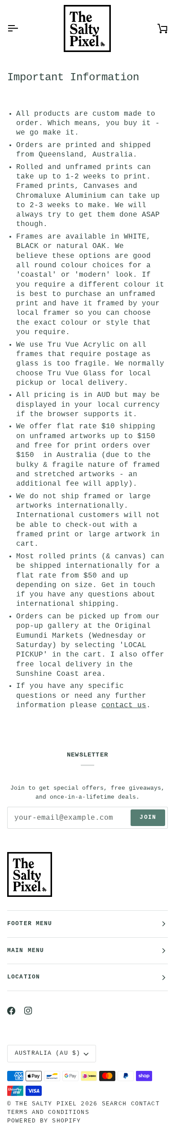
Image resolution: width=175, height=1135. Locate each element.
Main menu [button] (25, 951)
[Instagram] (28, 1011)
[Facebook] (11, 1011)
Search (114, 1104)
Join (148, 817)
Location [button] (23, 977)
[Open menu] (20, 28)
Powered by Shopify (44, 1121)
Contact (145, 1104)
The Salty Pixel (46, 1104)
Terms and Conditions (48, 1112)
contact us (123, 705)
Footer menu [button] (29, 924)
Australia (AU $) (47, 1053)
